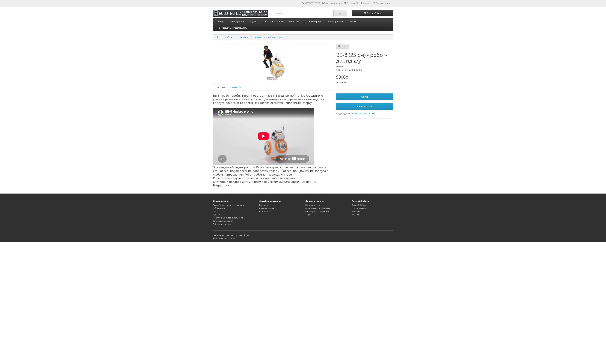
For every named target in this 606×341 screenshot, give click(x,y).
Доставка (217, 214)
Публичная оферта (222, 224)
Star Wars (243, 37)
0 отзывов (353, 113)
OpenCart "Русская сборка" (237, 235)
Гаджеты (254, 21)
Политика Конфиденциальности (228, 217)
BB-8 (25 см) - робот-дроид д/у (269, 37)
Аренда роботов (237, 21)
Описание (220, 87)
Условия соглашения (223, 221)
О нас (215, 211)
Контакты (263, 205)
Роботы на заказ (296, 21)
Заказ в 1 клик (364, 106)
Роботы (221, 21)
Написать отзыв (367, 113)
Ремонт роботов (335, 21)
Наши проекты (316, 21)
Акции (308, 214)
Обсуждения (219, 208)
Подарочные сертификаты (317, 208)
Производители (312, 205)
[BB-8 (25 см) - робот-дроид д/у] (272, 62)
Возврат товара (266, 208)
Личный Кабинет (360, 205)
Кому (265, 21)
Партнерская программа (317, 211)
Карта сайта (264, 211)
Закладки (356, 211)
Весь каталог (278, 21)
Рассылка (356, 214)
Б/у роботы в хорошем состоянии (229, 205)
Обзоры (352, 21)
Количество (341, 82)
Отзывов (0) (236, 87)
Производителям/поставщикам (232, 28)
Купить (365, 96)
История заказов (359, 208)
